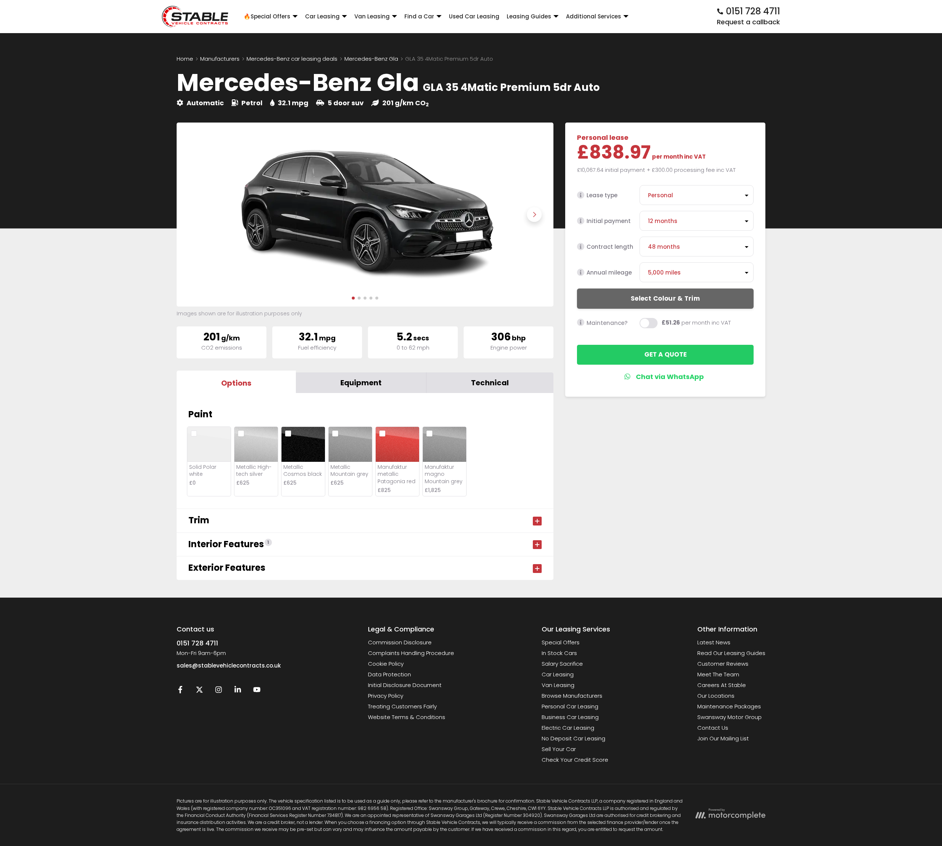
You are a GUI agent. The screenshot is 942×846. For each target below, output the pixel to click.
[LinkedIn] (237, 691)
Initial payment (609, 221)
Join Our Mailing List (723, 738)
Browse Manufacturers (572, 696)
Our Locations (715, 696)
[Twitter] (199, 691)
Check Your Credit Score (575, 760)
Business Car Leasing (570, 717)
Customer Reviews (722, 664)
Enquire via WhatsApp (665, 376)
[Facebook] (180, 691)
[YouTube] (256, 691)
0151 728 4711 (197, 643)
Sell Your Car (559, 749)
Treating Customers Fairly (402, 706)
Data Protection (389, 674)
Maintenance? (607, 322)
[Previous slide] (195, 214)
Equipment (361, 383)
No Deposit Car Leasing (573, 738)
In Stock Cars (559, 653)
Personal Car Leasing (570, 706)
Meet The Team (718, 674)
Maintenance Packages (729, 706)
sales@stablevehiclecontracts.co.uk (229, 665)
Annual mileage (609, 272)
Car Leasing (558, 674)
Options (236, 383)
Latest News (713, 642)
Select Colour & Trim (665, 298)
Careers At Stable (721, 685)
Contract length (610, 247)
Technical (490, 383)
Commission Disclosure (400, 642)
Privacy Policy (385, 696)
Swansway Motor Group (729, 717)
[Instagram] (218, 691)
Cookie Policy (386, 664)
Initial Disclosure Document (405, 685)
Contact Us (712, 728)
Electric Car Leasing (568, 728)
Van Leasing (558, 685)
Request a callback (748, 21)
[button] (353, 298)
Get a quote (665, 354)
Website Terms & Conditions (406, 717)
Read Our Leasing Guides (731, 653)
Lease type (602, 195)
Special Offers (561, 642)
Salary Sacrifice (562, 664)
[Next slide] (534, 214)
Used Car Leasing (474, 16)
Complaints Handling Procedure (411, 653)
